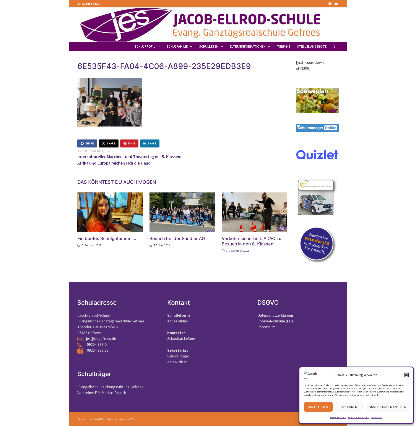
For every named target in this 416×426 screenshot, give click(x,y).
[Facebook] (330, 3)
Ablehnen (349, 407)
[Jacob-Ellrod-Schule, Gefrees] (199, 24)
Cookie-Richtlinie (338, 417)
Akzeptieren (318, 407)
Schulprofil (145, 46)
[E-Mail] (336, 3)
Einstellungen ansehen (387, 407)
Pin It (131, 143)
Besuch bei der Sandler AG (177, 238)
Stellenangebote (312, 46)
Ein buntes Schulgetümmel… (106, 238)
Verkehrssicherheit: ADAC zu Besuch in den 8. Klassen (251, 241)
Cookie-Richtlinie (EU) (275, 321)
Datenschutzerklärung (358, 417)
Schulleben (208, 46)
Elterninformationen (248, 46)
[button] (406, 375)
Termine (283, 46)
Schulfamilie (177, 46)
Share (89, 143)
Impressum (376, 417)
